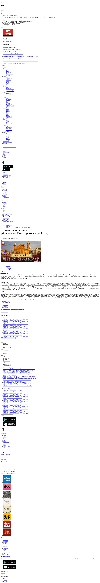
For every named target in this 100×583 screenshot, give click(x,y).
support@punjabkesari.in (9, 473)
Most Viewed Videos (7, 216)
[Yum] (7, 497)
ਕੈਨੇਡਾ (7, 77)
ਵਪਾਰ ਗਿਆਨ (9, 130)
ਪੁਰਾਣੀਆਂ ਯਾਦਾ (9, 116)
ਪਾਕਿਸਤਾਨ (8, 80)
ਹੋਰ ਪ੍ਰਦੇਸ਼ (8, 75)
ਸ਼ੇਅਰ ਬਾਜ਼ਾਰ (8, 128)
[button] (8, 338)
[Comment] (4, 271)
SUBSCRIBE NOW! (6, 556)
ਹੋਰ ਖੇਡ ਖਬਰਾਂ (9, 124)
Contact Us (5, 548)
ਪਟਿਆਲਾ (8, 100)
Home (4, 151)
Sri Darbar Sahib (6, 302)
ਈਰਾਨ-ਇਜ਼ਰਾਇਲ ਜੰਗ (7, 142)
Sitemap (5, 553)
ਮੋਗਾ (7, 102)
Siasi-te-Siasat (6, 219)
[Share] (3, 264)
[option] (4, 339)
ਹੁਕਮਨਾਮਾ (5, 305)
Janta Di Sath (6, 218)
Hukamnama (6, 301)
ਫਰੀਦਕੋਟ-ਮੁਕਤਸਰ (10, 106)
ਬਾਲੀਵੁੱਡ (7, 111)
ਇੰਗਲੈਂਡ (7, 83)
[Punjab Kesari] (7, 527)
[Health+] (7, 512)
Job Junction (6, 215)
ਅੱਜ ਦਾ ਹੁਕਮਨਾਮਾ (7, 131)
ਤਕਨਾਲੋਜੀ (8, 134)
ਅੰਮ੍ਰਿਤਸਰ (8, 93)
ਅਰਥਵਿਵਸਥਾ (9, 127)
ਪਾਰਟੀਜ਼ (7, 109)
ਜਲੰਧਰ (7, 87)
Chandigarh (5, 541)
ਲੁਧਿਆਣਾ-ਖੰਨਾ (9, 99)
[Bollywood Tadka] (7, 520)
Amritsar (5, 303)
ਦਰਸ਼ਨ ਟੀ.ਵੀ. (6, 141)
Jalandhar (5, 546)
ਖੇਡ (4, 119)
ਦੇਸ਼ (4, 69)
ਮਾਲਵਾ (4, 97)
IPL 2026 (5, 143)
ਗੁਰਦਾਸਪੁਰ (8, 94)
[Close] (1, 558)
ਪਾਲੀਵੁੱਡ (7, 110)
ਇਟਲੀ (7, 82)
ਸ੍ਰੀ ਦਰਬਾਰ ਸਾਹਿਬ (7, 306)
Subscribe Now (4, 576)
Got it (2, 27)
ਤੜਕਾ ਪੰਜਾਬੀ (6, 108)
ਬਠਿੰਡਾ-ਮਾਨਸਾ (9, 104)
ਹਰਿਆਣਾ (8, 71)
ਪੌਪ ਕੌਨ (7, 113)
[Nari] (7, 490)
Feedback (5, 549)
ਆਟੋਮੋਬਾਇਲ (8, 133)
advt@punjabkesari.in (5, 454)
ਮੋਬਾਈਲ (8, 136)
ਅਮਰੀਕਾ (8, 81)
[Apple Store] (6, 170)
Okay (2, 10)
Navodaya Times (7, 175)
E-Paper (5, 172)
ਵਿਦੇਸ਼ (4, 76)
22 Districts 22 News (7, 214)
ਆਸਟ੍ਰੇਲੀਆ (8, 78)
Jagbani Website (6, 176)
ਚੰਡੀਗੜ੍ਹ (8, 98)
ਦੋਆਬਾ (4, 86)
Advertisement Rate (7, 550)
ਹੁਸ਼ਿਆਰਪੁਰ (8, 88)
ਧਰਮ (4, 159)
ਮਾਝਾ (4, 92)
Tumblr (7, 267)
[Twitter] (3, 162)
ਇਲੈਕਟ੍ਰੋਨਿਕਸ (9, 137)
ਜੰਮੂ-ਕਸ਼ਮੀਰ (8, 72)
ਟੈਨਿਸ (7, 122)
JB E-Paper (5, 177)
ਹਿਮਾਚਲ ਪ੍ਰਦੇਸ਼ (9, 74)
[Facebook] (3, 163)
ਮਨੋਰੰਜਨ (2, 187)
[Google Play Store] (8, 167)
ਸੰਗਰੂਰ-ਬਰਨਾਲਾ (9, 103)
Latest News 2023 (7, 211)
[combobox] (8, 352)
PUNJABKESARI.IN (85, 557)
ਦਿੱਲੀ (7, 70)
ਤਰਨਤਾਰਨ (8, 95)
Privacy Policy (6, 554)
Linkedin (8, 268)
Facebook (8, 266)
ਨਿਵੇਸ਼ (7, 126)
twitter (5, 580)
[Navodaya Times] (7, 482)
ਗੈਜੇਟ (4, 132)
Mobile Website (6, 552)
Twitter (7, 269)
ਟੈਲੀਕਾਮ (8, 139)
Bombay (5, 543)
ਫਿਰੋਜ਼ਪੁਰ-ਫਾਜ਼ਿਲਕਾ (10, 105)
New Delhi (5, 540)
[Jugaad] (7, 505)
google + (7, 581)
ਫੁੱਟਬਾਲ (7, 121)
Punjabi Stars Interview (8, 221)
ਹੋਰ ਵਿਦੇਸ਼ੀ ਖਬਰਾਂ (9, 85)
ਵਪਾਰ (4, 125)
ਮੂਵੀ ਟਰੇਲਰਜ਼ (8, 117)
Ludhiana (5, 542)
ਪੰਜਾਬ (4, 67)
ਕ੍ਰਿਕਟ (7, 120)
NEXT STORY (4, 312)
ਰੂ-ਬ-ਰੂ (7, 115)
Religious (5, 220)
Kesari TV (5, 174)
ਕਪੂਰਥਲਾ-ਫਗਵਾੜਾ (10, 89)
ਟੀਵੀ (7, 114)
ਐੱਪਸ (7, 138)
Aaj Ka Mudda (6, 213)
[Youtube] (3, 161)
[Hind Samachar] (7, 535)
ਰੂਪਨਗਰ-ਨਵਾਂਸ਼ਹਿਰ (10, 91)
